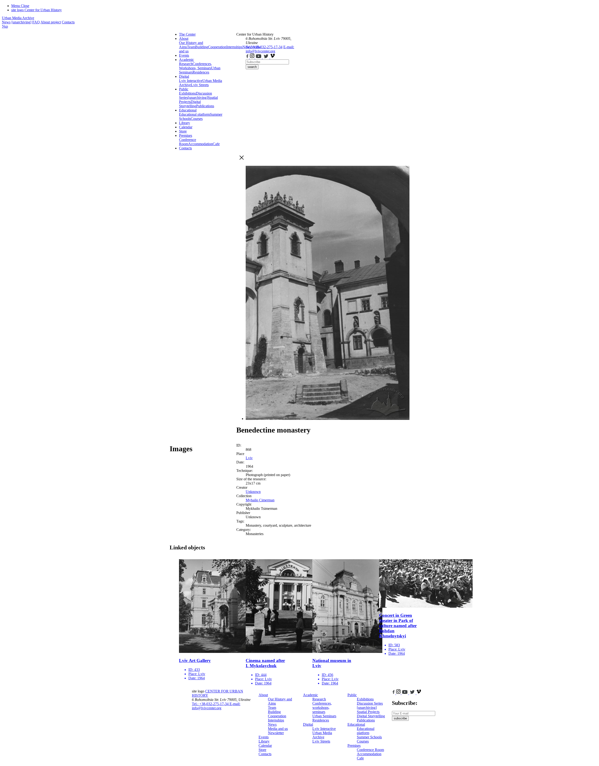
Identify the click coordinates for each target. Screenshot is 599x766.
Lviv (249, 458)
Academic (186, 60)
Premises (185, 135)
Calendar (185, 127)
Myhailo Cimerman (260, 500)
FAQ (36, 22)
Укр (5, 26)
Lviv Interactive (190, 81)
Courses (197, 119)
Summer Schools (369, 737)
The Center (187, 34)
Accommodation (200, 144)
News (6, 22)
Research (186, 64)
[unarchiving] (21, 22)
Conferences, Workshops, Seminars (195, 66)
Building (201, 47)
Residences (201, 72)
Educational (188, 110)
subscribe (400, 718)
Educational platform (194, 114)
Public (183, 89)
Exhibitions (187, 93)
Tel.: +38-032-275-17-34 (264, 47)
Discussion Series (370, 703)
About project (50, 22)
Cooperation (217, 47)
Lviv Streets (200, 85)
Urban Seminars (324, 716)
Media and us (278, 729)
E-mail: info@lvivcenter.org (270, 49)
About (183, 39)
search (252, 67)
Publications (205, 106)
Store (183, 131)
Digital (184, 76)
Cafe (216, 144)
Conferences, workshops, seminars (322, 707)
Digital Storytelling (190, 104)
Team (191, 47)
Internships (276, 720)
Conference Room (187, 142)
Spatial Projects (368, 712)
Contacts (68, 22)
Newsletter (276, 733)
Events (184, 55)
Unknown (253, 492)
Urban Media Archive (18, 18)
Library (184, 123)
